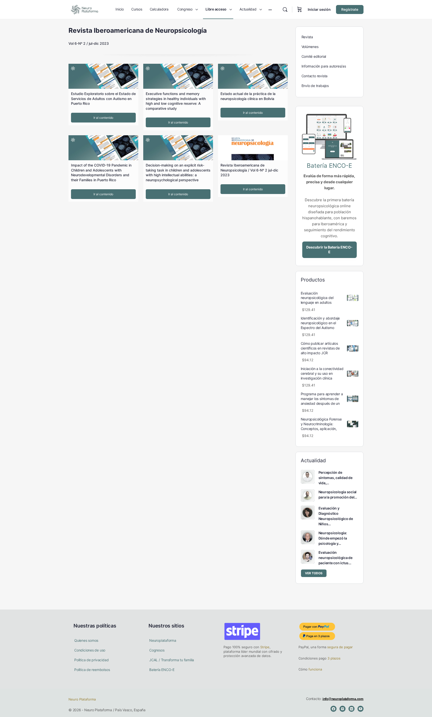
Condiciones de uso (89, 650)
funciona (315, 669)
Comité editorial (314, 56)
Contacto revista (315, 76)
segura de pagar (339, 647)
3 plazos (333, 658)
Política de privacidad (91, 660)
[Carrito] (299, 9)
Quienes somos (86, 640)
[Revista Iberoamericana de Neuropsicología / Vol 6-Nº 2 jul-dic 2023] (253, 147)
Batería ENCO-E (161, 670)
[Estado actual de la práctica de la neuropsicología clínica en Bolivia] (253, 76)
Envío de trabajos (315, 86)
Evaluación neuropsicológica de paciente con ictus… (335, 557)
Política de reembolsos (92, 670)
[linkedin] (351, 709)
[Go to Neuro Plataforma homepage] (84, 9)
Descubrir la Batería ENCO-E (329, 249)
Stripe (265, 647)
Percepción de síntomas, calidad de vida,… (335, 477)
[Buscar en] (285, 9)
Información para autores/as (324, 66)
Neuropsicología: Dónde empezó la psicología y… (332, 538)
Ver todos (313, 573)
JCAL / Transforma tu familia (171, 660)
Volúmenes (310, 46)
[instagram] (343, 709)
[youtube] (361, 709)
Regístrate (349, 9)
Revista (307, 37)
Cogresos (156, 650)
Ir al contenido (103, 118)
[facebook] (333, 709)
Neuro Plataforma (82, 699)
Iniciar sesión (319, 9)
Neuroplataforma (162, 640)
